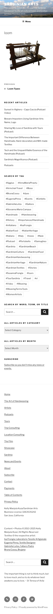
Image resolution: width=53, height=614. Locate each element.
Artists (7, 408)
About (7, 468)
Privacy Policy (11, 501)
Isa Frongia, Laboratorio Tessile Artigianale (25, 539)
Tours (7, 421)
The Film (8, 441)
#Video (9, 284)
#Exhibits (41, 199)
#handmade (12, 214)
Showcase (9, 448)
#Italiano (10, 236)
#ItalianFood (12, 230)
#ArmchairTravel (14, 188)
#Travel (27, 278)
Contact (8, 481)
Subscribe (9, 475)
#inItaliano (11, 225)
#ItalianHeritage (30, 230)
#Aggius (10, 183)
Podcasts (8, 165)
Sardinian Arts (21, 4)
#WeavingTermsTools (17, 289)
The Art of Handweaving (16, 401)
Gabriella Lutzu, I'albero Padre (19, 546)
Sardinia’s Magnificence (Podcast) (20, 159)
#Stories (32, 268)
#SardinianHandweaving (18, 257)
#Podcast (10, 241)
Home (7, 394)
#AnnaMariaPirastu (27, 183)
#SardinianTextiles (15, 268)
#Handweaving (28, 214)
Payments (9, 488)
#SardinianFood (36, 252)
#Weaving (22, 284)
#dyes (26, 193)
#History (10, 220)
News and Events (12, 461)
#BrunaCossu (12, 193)
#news (30, 236)
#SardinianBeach (27, 246)
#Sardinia (10, 246)
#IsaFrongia (26, 225)
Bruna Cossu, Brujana (14, 549)
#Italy (21, 236)
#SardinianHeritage (15, 262)
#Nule (41, 236)
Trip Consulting (12, 428)
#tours (30, 273)
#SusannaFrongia (14, 273)
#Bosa (29, 188)
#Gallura (29, 204)
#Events (28, 199)
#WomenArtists (14, 294)
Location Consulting (14, 434)
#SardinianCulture (15, 252)
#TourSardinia (13, 278)
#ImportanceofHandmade (31, 220)
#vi (36, 278)
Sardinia (8, 454)
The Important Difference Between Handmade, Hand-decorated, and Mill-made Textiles (25, 141)
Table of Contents (13, 495)
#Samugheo (40, 241)
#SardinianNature (38, 262)
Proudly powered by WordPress (33, 607)
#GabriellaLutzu (14, 204)
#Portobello (25, 241)
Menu (28, 21)
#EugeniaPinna (13, 199)
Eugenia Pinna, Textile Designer (20, 542)
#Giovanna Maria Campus (18, 209)
